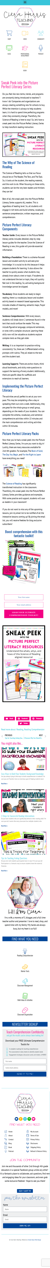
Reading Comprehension (34, 729)
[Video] (25, 33)
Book (25, 70)
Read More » (4, 783)
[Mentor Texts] (25, 967)
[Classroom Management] (25, 981)
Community (40, 39)
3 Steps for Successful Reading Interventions (17, 815)
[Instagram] (25, 1119)
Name (5, 1204)
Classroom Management (25, 985)
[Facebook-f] (21, 1119)
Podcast (40, 54)
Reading (20, 729)
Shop (9, 39)
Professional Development (25, 55)
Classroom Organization (25, 1014)
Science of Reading (14, 483)
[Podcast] (41, 48)
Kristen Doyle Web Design (34, 1240)
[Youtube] (33, 1119)
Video (25, 39)
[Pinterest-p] (29, 1119)
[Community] (41, 33)
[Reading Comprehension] (25, 951)
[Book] (25, 65)
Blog (9, 54)
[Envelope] (16, 1119)
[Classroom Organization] (25, 1010)
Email (5, 1215)
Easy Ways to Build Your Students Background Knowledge (22, 773)
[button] (25, 2)
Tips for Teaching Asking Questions (14, 858)
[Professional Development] (25, 48)
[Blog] (9, 48)
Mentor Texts (25, 971)
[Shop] (9, 33)
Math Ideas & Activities (25, 1000)
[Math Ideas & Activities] (25, 996)
